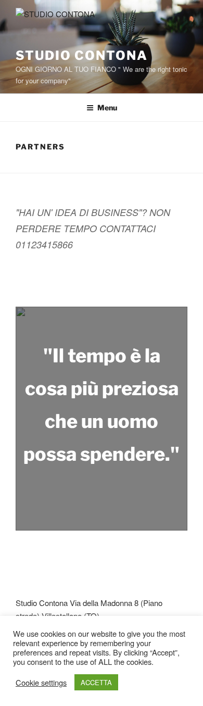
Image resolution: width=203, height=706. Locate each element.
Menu (107, 107)
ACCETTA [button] (96, 682)
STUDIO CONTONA (82, 55)
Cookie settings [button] (41, 682)
